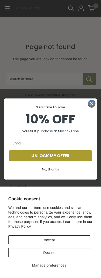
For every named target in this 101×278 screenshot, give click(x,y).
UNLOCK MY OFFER (50, 155)
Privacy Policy (19, 226)
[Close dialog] (91, 103)
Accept (49, 240)
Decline (49, 252)
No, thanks (50, 169)
